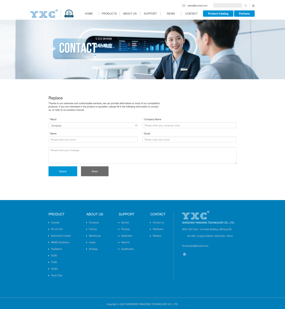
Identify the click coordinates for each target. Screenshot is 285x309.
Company (94, 222)
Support (150, 13)
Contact (191, 13)
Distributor (158, 229)
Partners (244, 13)
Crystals (55, 222)
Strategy (93, 248)
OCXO (54, 268)
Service (125, 222)
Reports (125, 242)
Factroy (93, 229)
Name (53, 133)
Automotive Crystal (61, 235)
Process (125, 229)
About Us (130, 13)
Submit (62, 171)
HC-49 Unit (57, 229)
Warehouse (95, 235)
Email (147, 133)
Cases (92, 242)
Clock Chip (56, 275)
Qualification (127, 248)
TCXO (54, 262)
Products (109, 13)
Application (127, 235)
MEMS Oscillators (60, 242)
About (53, 119)
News (171, 13)
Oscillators (56, 248)
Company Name (152, 119)
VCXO (54, 255)
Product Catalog (218, 13)
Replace (157, 235)
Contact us (158, 222)
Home (89, 13)
